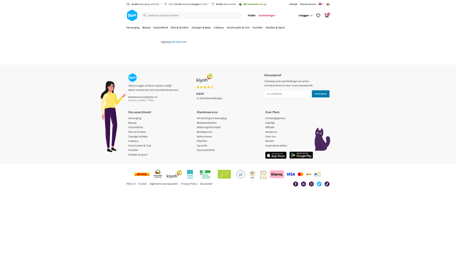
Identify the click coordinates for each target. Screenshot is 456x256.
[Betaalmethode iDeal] (309, 174)
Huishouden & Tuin (238, 27)
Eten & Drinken (180, 27)
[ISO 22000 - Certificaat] (241, 174)
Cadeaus (219, 27)
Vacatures (271, 132)
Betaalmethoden (207, 122)
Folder (252, 15)
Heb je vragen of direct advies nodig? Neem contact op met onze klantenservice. (153, 88)
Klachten (202, 141)
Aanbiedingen (266, 15)
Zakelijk (293, 4)
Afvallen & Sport (275, 27)
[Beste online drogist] (252, 174)
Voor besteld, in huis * (188, 4)
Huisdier (258, 27)
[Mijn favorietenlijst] (318, 15)
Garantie (202, 145)
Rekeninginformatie (209, 127)
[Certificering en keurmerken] (224, 174)
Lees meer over (178, 41)
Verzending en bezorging (212, 118)
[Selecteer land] (321, 4)
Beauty (146, 27)
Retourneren (204, 136)
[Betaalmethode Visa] (290, 174)
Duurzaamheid (206, 150)
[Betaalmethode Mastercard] (300, 174)
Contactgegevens (275, 118)
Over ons (270, 136)
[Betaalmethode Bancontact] (318, 174)
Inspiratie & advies (276, 145)
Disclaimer (206, 183)
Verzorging (132, 27)
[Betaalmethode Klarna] (277, 174)
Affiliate (269, 127)
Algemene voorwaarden (164, 183)
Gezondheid (160, 27)
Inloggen (304, 15)
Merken (269, 141)
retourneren (226, 4)
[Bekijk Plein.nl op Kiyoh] (174, 174)
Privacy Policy (189, 183)
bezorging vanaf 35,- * (147, 4)
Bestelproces (204, 132)
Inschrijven (321, 93)
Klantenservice (308, 4)
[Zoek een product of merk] (144, 15)
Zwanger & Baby (201, 27)
